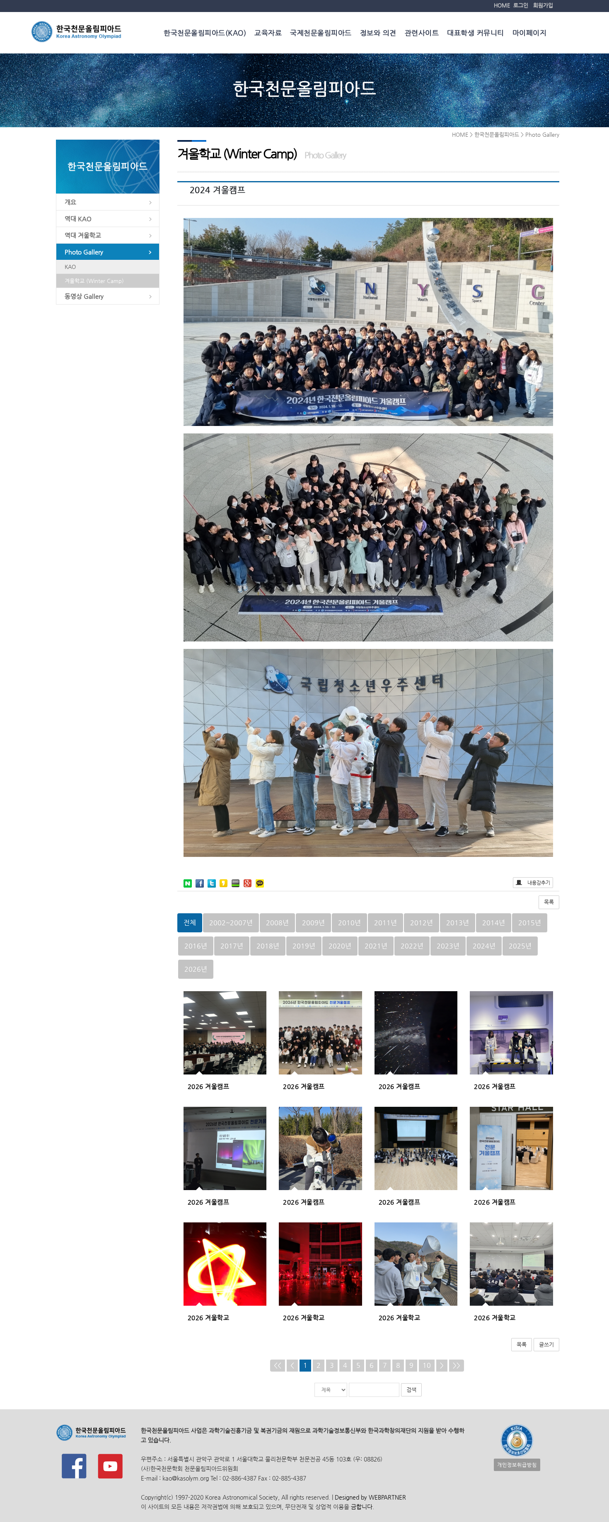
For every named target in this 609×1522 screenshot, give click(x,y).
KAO (70, 267)
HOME (502, 5)
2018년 (267, 946)
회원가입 (543, 5)
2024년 (484, 946)
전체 (190, 923)
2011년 (385, 923)
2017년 (231, 946)
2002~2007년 (231, 923)
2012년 (421, 923)
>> (456, 1365)
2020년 (340, 946)
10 (427, 1365)
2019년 (303, 946)
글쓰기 (546, 1344)
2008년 (277, 923)
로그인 (520, 5)
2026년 (195, 969)
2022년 (412, 946)
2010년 (349, 923)
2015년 (529, 923)
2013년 (457, 923)
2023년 (448, 946)
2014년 (493, 923)
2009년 (313, 923)
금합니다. (362, 1506)
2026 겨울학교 (209, 1317)
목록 (549, 902)
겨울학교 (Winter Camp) (94, 281)
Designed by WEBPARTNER (369, 1497)
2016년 (195, 946)
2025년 (520, 946)
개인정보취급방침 (517, 1465)
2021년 (376, 946)
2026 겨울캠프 (209, 1086)
